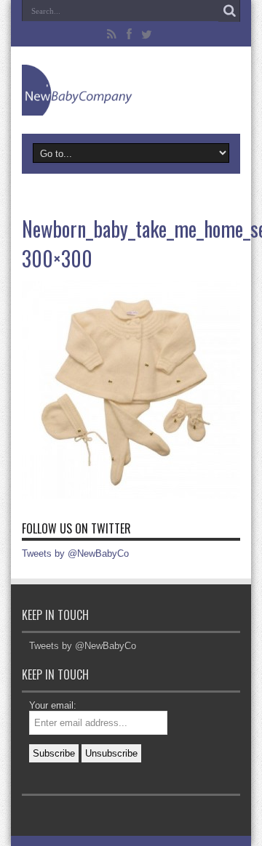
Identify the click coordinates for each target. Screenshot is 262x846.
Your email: (52, 705)
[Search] (229, 11)
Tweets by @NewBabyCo (75, 553)
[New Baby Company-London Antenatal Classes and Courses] (131, 90)
